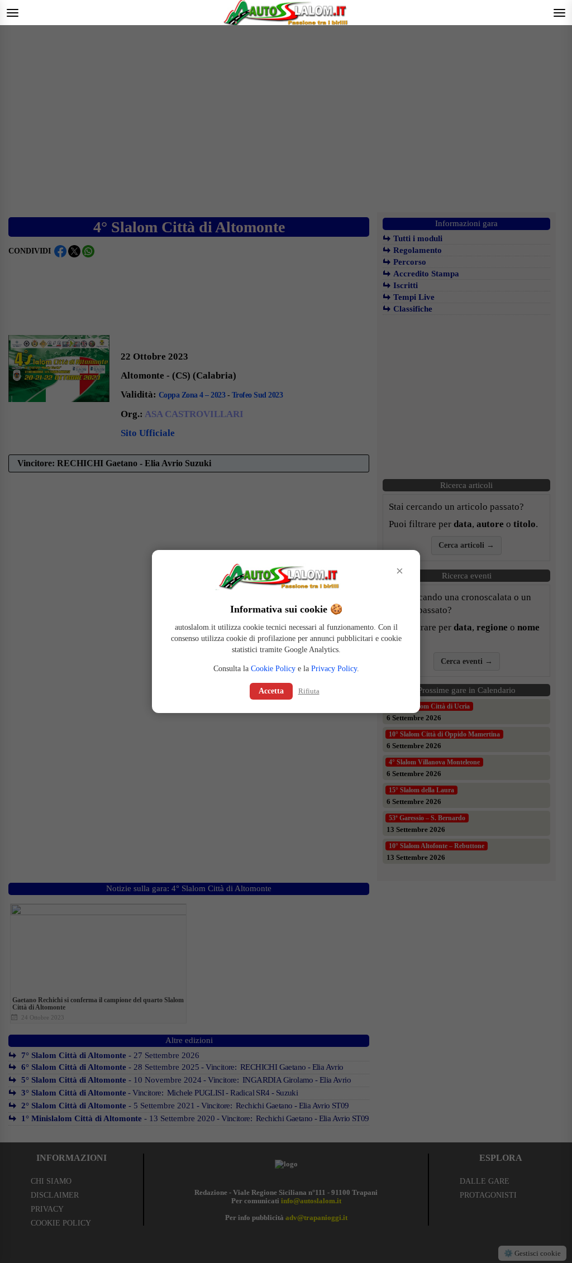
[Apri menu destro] (559, 12)
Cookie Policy (273, 668)
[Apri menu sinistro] (12, 12)
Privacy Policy (334, 668)
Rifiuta (309, 691)
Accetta (271, 691)
